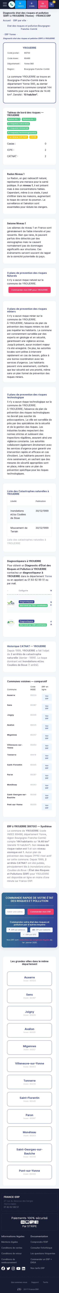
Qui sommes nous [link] (19, 1282)
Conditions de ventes (11, 1248)
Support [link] (35, 1282)
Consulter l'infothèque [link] (41, 1248)
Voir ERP (46, 697)
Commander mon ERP (40, 911)
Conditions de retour (11, 1253)
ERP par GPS (30, 934)
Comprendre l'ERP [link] (39, 1242)
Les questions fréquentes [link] (43, 1253)
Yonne (48, 576)
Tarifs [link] (45, 1282)
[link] (20, 4)
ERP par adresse (18, 930)
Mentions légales (9, 1242)
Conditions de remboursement (9, 1261)
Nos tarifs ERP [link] (38, 1268)
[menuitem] (7, 20)
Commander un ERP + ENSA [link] (41, 1261)
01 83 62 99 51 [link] (11, 1207)
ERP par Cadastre (42, 930)
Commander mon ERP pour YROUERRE (29, 290)
